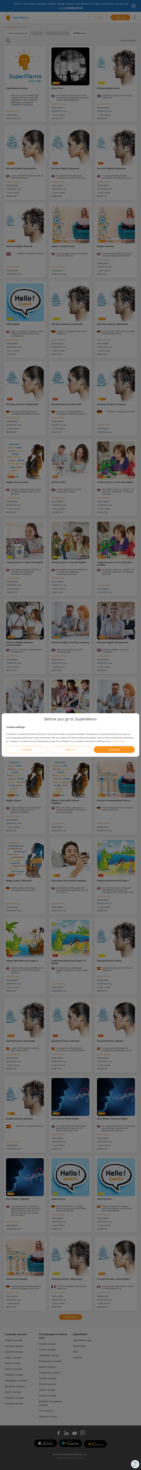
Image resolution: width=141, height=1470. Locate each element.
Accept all (114, 749)
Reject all (70, 749)
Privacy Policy (118, 741)
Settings (26, 749)
